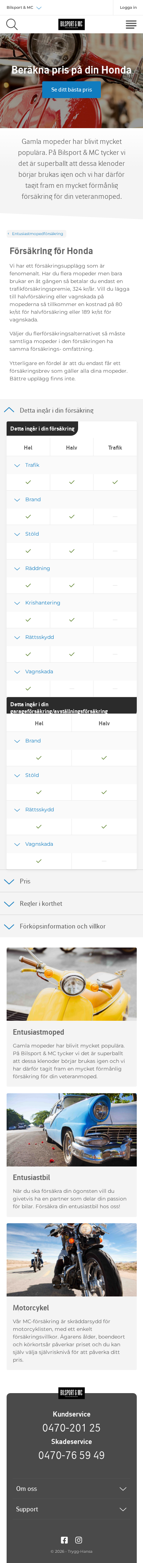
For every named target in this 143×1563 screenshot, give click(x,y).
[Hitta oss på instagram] (78, 1539)
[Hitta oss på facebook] (64, 1539)
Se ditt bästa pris (71, 89)
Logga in (128, 7)
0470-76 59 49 (71, 1455)
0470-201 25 (71, 1427)
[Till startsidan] (71, 1393)
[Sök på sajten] (12, 24)
